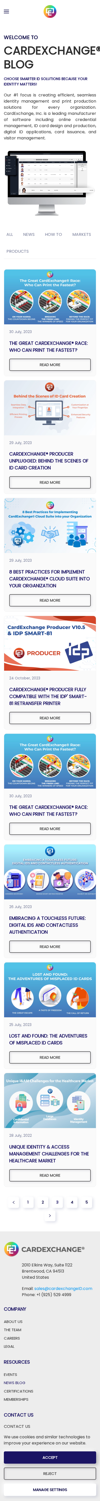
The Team (12, 1329)
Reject (50, 1473)
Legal (9, 1346)
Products (17, 251)
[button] (6, 11)
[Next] (50, 1215)
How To (53, 234)
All (9, 234)
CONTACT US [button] (17, 1426)
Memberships (16, 1399)
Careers (12, 1338)
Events (10, 1374)
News (29, 234)
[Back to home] (50, 11)
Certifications (18, 1391)
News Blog (14, 1382)
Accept (50, 1457)
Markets (81, 234)
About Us (13, 1321)
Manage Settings (50, 1489)
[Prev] (13, 1202)
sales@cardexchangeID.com (63, 1289)
